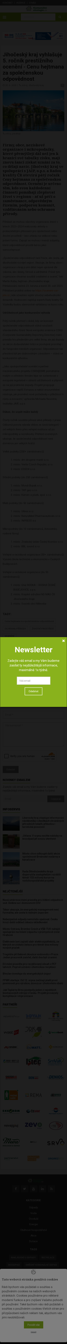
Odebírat (33, 691)
